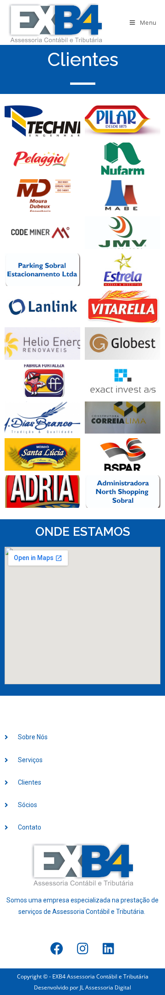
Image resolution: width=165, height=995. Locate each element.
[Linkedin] (108, 949)
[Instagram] (82, 949)
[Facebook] (57, 949)
